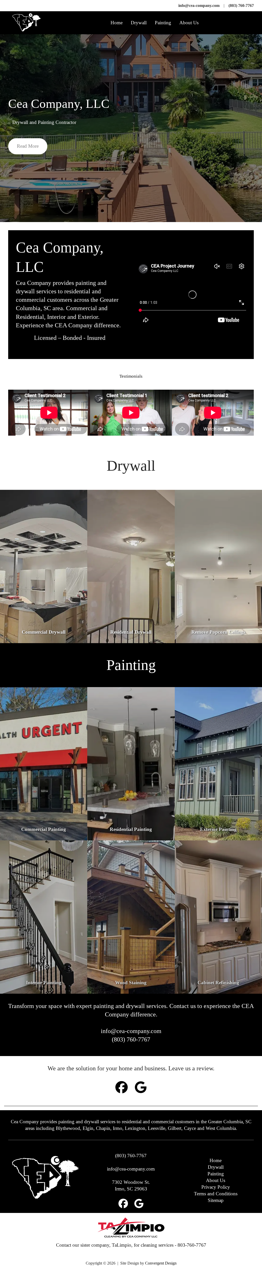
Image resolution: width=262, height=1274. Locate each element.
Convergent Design (161, 1263)
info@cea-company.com (199, 5)
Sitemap (216, 1200)
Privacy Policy (215, 1187)
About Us (189, 22)
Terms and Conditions (215, 1193)
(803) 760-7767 (241, 5)
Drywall (139, 22)
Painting (163, 22)
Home (117, 22)
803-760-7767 (192, 1245)
